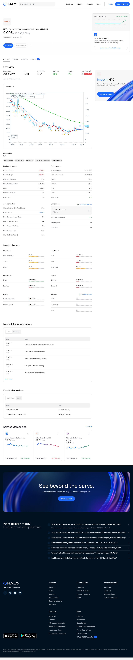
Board (19, 398)
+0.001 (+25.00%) (121, 16)
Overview (80, 587)
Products (69, 4)
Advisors (107, 591)
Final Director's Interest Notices (35, 351)
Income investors (83, 594)
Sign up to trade (106, 94)
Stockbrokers (109, 594)
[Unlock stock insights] (96, 35)
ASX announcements (57, 623)
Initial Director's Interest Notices (35, 358)
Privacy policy (82, 633)
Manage (52, 594)
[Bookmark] (31, 45)
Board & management (57, 626)
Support (52, 620)
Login (111, 4)
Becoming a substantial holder (34, 373)
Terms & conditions (84, 630)
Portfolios (52, 604)
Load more (8, 379)
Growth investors (83, 591)
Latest (8, 331)
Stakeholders (10, 398)
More (98, 4)
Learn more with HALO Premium (110, 48)
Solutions (79, 4)
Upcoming (16, 331)
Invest (51, 591)
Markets (90, 4)
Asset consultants (111, 597)
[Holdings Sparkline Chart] (110, 24)
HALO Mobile (54, 597)
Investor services (55, 630)
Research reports (55, 601)
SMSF (79, 597)
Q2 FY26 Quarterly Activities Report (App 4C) (39, 344)
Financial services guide (86, 626)
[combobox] (7, 37)
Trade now (8, 45)
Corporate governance (57, 633)
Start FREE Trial (122, 4)
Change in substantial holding (34, 366)
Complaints (81, 623)
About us (52, 616)
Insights (80, 616)
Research (52, 587)
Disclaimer (81, 620)
